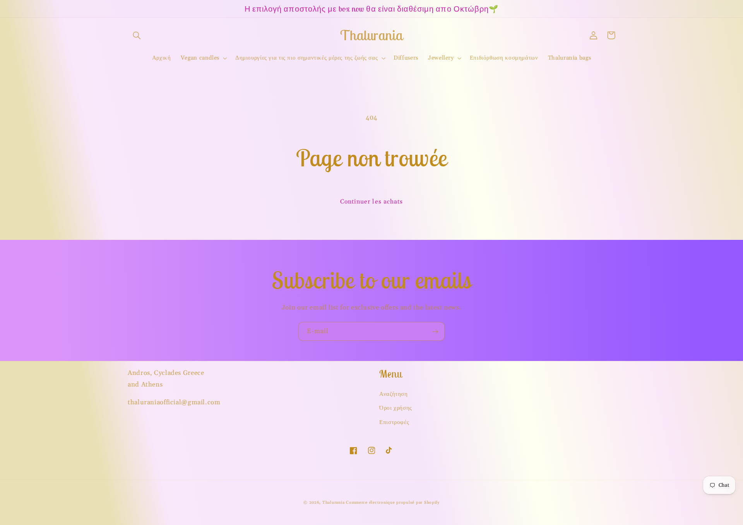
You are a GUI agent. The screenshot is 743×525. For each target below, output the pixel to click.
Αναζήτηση (393, 394)
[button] (137, 35)
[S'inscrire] (435, 331)
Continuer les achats (371, 201)
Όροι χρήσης (395, 408)
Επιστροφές (394, 422)
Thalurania (333, 502)
